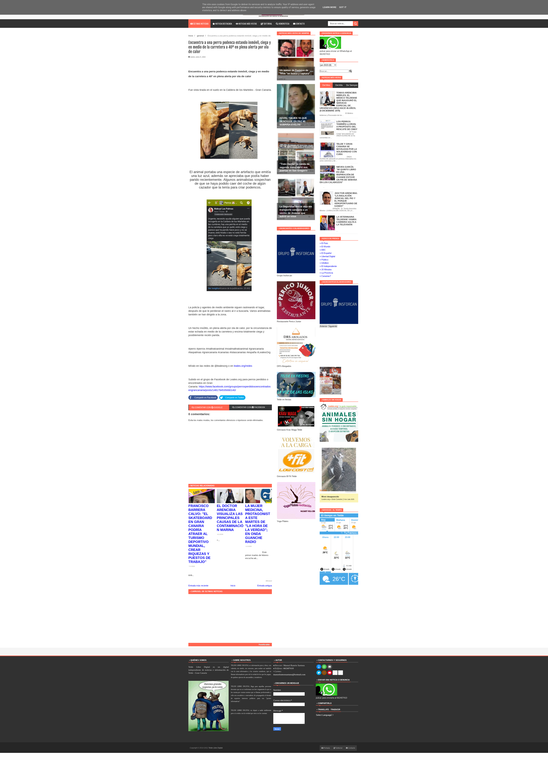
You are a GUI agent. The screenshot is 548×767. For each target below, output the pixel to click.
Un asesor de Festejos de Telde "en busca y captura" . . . (295, 73)
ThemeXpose (228, 748)
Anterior (323, 326)
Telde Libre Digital (215, 748)
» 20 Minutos (326, 269)
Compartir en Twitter (234, 397)
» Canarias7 (325, 276)
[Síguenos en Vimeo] (340, 672)
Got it (342, 7)
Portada (326, 748)
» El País (324, 243)
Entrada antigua (264, 585)
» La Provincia (326, 273)
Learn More (329, 7)
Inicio (190, 36)
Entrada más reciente (198, 585)
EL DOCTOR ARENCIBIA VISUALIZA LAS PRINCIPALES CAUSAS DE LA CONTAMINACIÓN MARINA (230, 518)
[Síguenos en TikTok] (335, 672)
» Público (324, 259)
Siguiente (332, 326)
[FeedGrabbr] (230, 644)
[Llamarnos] (318, 666)
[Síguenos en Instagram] (324, 672)
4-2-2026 (220, 534)
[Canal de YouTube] (329, 672)
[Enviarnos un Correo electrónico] (329, 666)
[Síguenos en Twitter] (318, 672)
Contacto (300, 23)
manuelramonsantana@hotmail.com (289, 674)
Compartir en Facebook (205, 397)
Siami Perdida (328, 497)
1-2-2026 (248, 546)
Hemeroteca (283, 23)
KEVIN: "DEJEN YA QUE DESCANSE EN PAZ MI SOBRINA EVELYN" (293, 121)
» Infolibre (324, 263)
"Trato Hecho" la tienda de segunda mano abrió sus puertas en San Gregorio (294, 167)
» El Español (325, 253)
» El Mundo (325, 246)
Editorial (267, 23)
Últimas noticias (201, 23)
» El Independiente (328, 266)
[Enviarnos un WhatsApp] (324, 666)
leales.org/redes (243, 365)
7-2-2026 (191, 566)
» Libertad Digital (327, 256)
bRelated (269, 581)
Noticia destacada (223, 23)
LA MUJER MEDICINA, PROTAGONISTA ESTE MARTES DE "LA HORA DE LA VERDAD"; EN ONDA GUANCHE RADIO (257, 524)
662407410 (288, 668)
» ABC (323, 250)
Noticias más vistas (247, 23)
